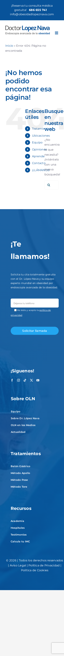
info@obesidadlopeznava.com (32, 14)
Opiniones (39, 149)
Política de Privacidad (44, 565)
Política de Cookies (35, 570)
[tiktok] (24, 380)
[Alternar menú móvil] (57, 33)
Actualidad (18, 432)
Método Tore (19, 486)
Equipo (37, 142)
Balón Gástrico (20, 466)
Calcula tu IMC (20, 541)
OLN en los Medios (23, 425)
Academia (17, 521)
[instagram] (18, 380)
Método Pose (19, 479)
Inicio (9, 45)
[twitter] (31, 380)
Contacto (39, 163)
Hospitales (18, 527)
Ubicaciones (41, 135)
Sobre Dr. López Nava (25, 418)
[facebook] (12, 380)
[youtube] (37, 380)
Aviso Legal (18, 565)
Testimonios (19, 534)
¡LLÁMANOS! (41, 170)
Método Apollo (20, 473)
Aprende (38, 156)
